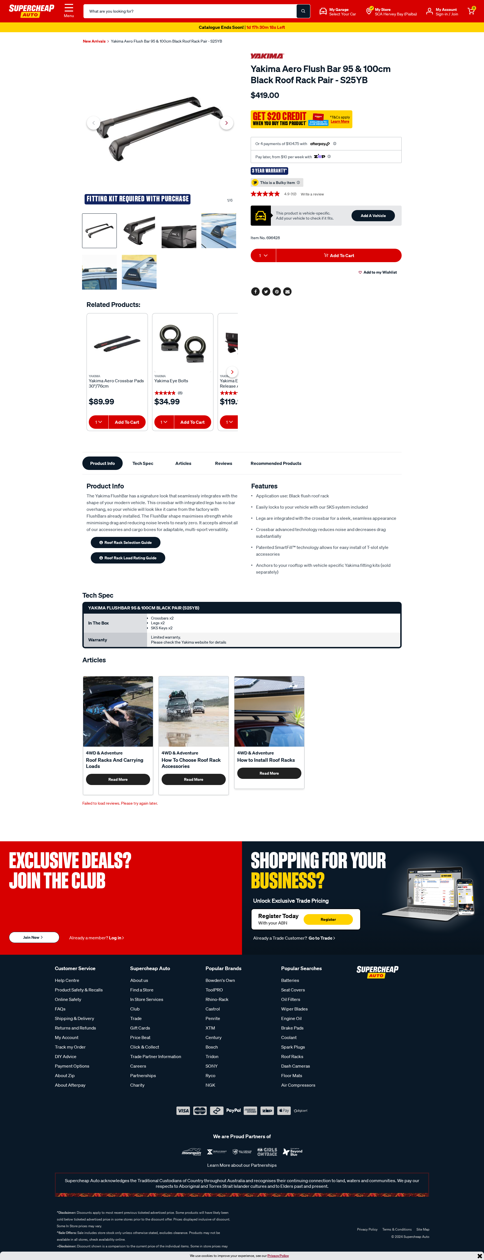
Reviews (223, 463)
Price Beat (140, 1037)
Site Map (422, 1229)
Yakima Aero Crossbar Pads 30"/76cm (116, 383)
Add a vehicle (373, 215)
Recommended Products (276, 463)
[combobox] (98, 422)
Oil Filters (290, 999)
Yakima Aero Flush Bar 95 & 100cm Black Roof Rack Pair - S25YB (166, 41)
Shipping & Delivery (74, 1018)
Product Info (102, 463)
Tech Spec (142, 463)
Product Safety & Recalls (79, 990)
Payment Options (72, 1066)
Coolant (289, 1037)
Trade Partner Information (155, 1056)
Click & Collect (144, 1047)
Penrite (213, 1018)
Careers (138, 1066)
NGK (210, 1085)
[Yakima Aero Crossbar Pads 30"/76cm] (117, 343)
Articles (183, 463)
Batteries (290, 980)
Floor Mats (291, 1075)
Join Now (31, 937)
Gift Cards (140, 1028)
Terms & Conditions (397, 1229)
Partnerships (143, 1075)
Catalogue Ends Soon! (242, 27)
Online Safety (68, 999)
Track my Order (70, 1047)
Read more (118, 779)
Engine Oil (291, 1018)
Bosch (212, 1047)
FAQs (60, 1009)
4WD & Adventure (104, 753)
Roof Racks (292, 1056)
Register (328, 919)
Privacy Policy (278, 1255)
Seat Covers (293, 990)
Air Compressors (298, 1085)
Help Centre (67, 980)
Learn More (340, 121)
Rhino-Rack (217, 999)
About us (139, 980)
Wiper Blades (294, 1009)
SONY (212, 1066)
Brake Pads (292, 1028)
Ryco (210, 1075)
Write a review (312, 194)
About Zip (65, 1075)
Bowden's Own (220, 980)
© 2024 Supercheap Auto (409, 1236)
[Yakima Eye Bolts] (182, 343)
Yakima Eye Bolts (171, 380)
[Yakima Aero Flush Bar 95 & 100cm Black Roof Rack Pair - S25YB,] (160, 129)
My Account (66, 1037)
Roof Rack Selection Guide (128, 542)
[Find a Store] (369, 11)
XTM (210, 1028)
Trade (136, 1018)
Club (135, 1009)
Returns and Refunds (75, 1028)
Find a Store (141, 990)
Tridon (212, 1056)
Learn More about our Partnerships (242, 1165)
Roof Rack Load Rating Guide (130, 557)
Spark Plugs (293, 1047)
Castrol (213, 1009)
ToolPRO (214, 990)
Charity (137, 1085)
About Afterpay (70, 1085)
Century (214, 1037)
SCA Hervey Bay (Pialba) (396, 14)
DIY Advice (65, 1056)
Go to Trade (320, 938)
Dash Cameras (295, 1066)
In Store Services (146, 999)
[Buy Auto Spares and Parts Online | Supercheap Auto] (31, 10)
